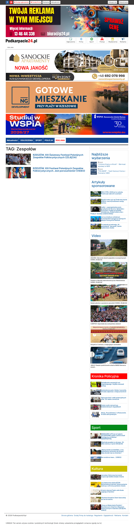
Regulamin (98, 515)
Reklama (46, 2)
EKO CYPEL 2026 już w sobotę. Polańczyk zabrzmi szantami (112, 192)
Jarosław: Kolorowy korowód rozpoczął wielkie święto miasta (112, 476)
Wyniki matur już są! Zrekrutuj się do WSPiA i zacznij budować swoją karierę (114, 201)
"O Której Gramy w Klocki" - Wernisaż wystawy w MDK (112, 164)
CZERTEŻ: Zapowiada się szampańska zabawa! (106, 324)
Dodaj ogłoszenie (22, 2)
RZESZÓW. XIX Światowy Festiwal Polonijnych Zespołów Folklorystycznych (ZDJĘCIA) (58, 156)
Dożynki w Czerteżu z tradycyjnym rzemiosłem (106, 344)
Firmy (81, 42)
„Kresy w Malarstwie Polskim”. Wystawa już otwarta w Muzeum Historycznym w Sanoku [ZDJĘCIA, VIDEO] (113, 507)
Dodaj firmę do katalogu (83, 515)
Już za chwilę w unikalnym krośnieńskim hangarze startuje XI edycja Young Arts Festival (113, 218)
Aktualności (55, 2)
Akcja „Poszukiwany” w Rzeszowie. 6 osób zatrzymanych (113, 413)
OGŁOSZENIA (26, 140)
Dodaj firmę (36, 2)
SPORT (38, 140)
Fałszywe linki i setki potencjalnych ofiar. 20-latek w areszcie (113, 398)
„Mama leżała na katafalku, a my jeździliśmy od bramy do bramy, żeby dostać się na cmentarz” (112, 451)
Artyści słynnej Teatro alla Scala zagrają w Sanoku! (112, 491)
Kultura (97, 469)
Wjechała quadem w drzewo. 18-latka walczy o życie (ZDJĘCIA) (112, 443)
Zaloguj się (112, 2)
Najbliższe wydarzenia (101, 156)
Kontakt (125, 515)
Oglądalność (108, 515)
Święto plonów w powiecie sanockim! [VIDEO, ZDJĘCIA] (109, 303)
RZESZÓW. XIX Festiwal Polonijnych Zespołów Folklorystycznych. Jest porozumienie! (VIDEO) (59, 169)
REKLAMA (60, 140)
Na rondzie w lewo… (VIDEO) (111, 457)
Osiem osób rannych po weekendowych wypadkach (111, 406)
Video (96, 236)
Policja (102, 42)
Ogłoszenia (71, 42)
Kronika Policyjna (105, 376)
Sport (92, 42)
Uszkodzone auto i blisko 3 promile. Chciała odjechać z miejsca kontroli (114, 391)
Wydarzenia (112, 42)
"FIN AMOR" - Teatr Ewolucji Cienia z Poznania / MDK (111, 171)
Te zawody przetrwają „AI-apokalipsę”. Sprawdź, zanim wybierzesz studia (111, 226)
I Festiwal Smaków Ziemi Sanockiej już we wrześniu (113, 498)
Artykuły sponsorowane (103, 184)
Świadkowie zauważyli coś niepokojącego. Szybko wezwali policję (112, 384)
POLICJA (49, 140)
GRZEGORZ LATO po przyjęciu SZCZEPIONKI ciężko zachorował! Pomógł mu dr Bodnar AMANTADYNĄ (113, 436)
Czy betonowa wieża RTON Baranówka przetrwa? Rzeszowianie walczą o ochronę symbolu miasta (114, 484)
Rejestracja (123, 2)
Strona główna (67, 515)
